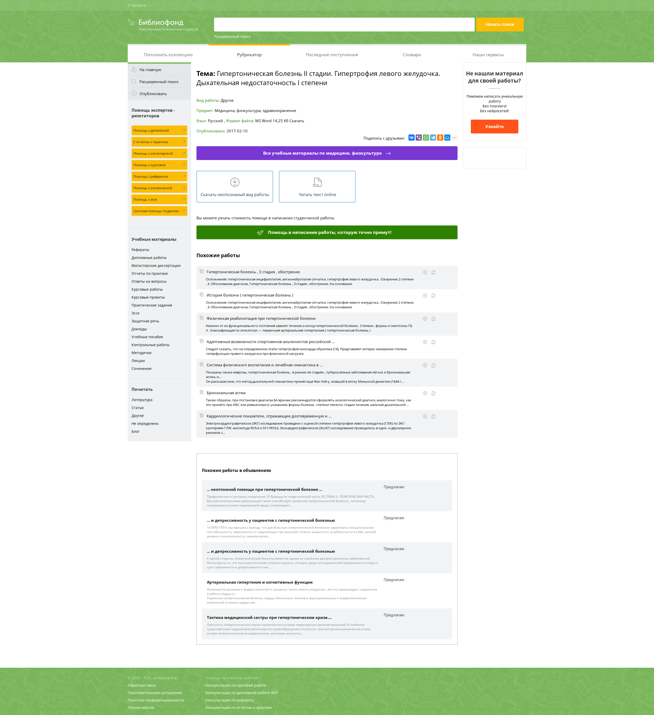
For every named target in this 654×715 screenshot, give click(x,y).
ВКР (274, 692)
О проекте (137, 5)
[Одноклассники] (440, 137)
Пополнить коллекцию (168, 55)
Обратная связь (142, 685)
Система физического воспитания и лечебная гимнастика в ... (265, 364)
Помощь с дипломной (151, 130)
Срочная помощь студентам (156, 211)
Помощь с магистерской (153, 153)
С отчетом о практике (150, 142)
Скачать (296, 120)
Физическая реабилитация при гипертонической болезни (261, 318)
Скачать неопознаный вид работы (235, 194)
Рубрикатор (249, 55)
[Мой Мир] (447, 137)
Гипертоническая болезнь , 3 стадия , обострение (253, 271)
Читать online (433, 272)
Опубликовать (153, 93)
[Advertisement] (159, 524)
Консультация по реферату (230, 700)
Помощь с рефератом (150, 176)
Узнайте (494, 126)
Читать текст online (317, 194)
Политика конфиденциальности (156, 700)
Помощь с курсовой (149, 165)
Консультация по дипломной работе (238, 692)
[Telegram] (433, 137)
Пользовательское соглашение (155, 692)
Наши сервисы (488, 55)
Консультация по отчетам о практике (239, 707)
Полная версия (141, 707)
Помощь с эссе (145, 199)
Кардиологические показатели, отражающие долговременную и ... (269, 415)
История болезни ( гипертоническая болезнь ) (250, 295)
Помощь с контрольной (152, 188)
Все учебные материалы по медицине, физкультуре (322, 153)
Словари (412, 55)
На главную (150, 69)
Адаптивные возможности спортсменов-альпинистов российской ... (271, 341)
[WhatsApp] (426, 137)
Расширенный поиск (232, 36)
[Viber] (419, 137)
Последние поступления (332, 55)
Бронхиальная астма (226, 392)
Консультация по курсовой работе (236, 685)
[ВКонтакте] (411, 137)
